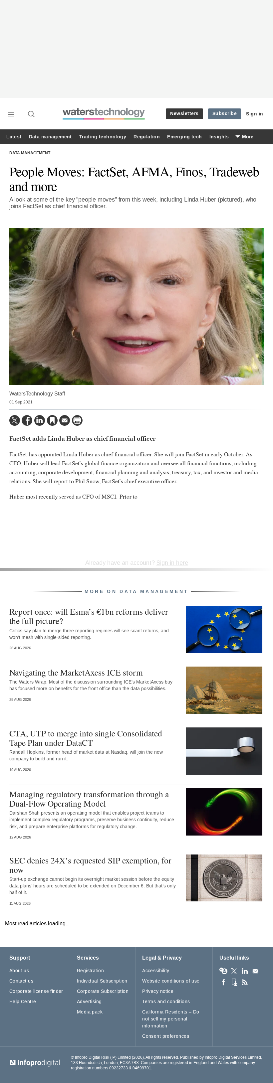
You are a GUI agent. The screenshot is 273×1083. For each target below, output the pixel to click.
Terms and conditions (166, 1002)
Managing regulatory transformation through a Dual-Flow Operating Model (89, 798)
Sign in (254, 113)
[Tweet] (14, 420)
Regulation (147, 137)
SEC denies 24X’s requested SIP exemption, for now (90, 864)
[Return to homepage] (103, 118)
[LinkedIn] (39, 420)
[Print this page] (77, 420)
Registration (90, 971)
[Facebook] (27, 420)
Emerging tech (184, 137)
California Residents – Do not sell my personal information (170, 1019)
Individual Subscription (102, 981)
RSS (245, 982)
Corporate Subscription (103, 991)
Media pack (90, 1012)
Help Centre (22, 1002)
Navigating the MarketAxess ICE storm (76, 672)
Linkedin (245, 971)
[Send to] (64, 420)
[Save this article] (52, 420)
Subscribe (224, 113)
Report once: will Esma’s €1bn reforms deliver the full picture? (88, 616)
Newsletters (184, 113)
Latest (13, 137)
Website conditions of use (171, 981)
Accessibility (155, 971)
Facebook (223, 982)
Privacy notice (157, 991)
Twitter (234, 971)
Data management (50, 137)
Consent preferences (165, 1036)
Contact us (21, 981)
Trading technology (102, 137)
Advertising (89, 1002)
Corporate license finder (36, 991)
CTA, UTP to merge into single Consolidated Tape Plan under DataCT (85, 737)
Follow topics (223, 971)
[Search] (31, 114)
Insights (219, 137)
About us (19, 971)
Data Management (29, 153)
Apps (234, 982)
